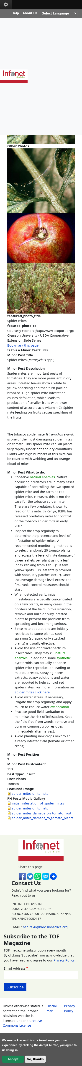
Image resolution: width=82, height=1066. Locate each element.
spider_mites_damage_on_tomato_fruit (41, 813)
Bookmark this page (22, 345)
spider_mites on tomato (30, 793)
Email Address (15, 968)
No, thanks (35, 1059)
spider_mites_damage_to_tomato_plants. (43, 818)
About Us (30, 13)
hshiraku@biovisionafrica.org (45, 927)
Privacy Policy (64, 960)
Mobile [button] (6, 4)
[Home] (15, 76)
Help (15, 13)
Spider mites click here (32, 692)
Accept (13, 1059)
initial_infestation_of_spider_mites (38, 803)
